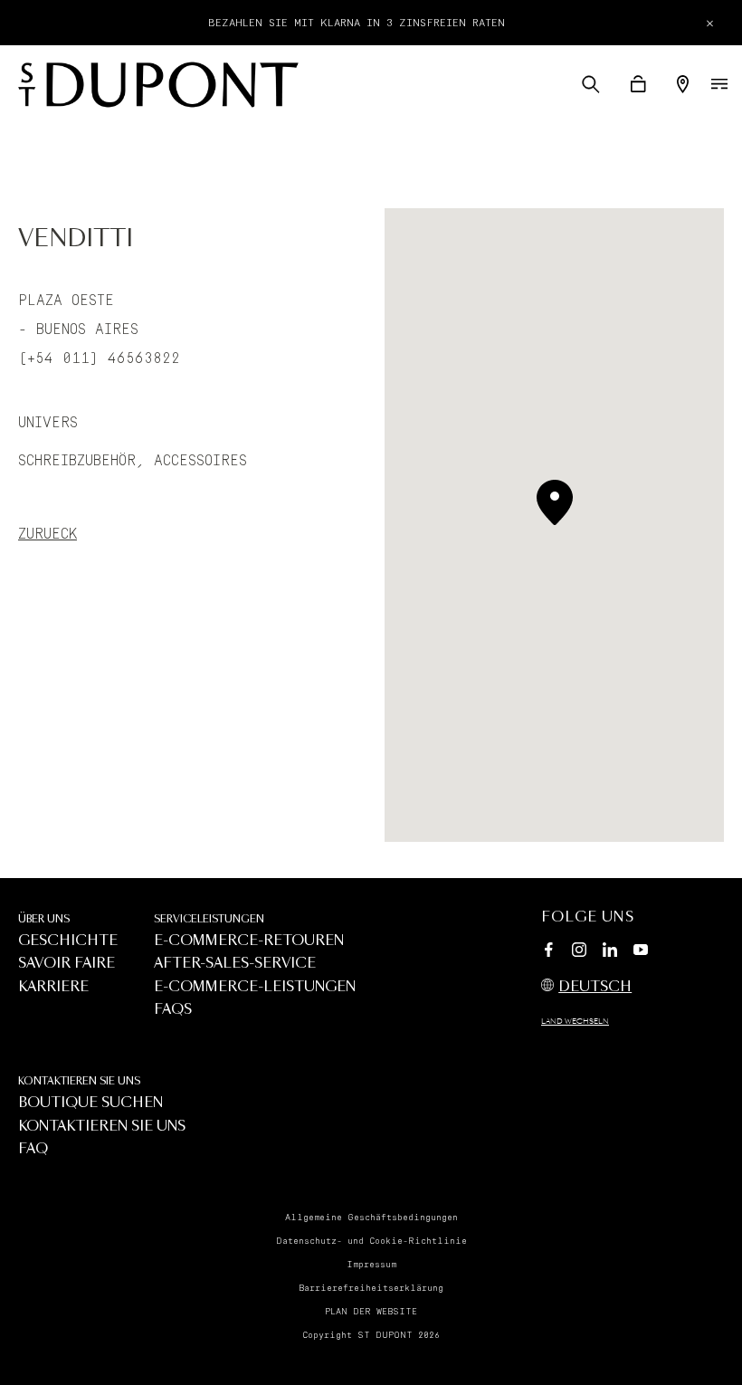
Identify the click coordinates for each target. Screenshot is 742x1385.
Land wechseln (575, 1022)
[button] (591, 84)
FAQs (173, 1010)
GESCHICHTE (68, 941)
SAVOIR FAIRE (66, 963)
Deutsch (595, 987)
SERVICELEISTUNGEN (209, 919)
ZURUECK (47, 534)
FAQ (33, 1149)
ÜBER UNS (44, 919)
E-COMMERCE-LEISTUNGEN (255, 987)
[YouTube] (640, 950)
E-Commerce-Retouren (249, 941)
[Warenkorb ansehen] (638, 84)
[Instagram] (579, 952)
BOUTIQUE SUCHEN (90, 1103)
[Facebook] (548, 952)
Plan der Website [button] (371, 1311)
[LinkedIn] (610, 952)
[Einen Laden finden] (683, 84)
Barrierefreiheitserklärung (371, 1288)
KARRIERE (53, 987)
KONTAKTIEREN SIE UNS (79, 1081)
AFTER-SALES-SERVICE (235, 963)
